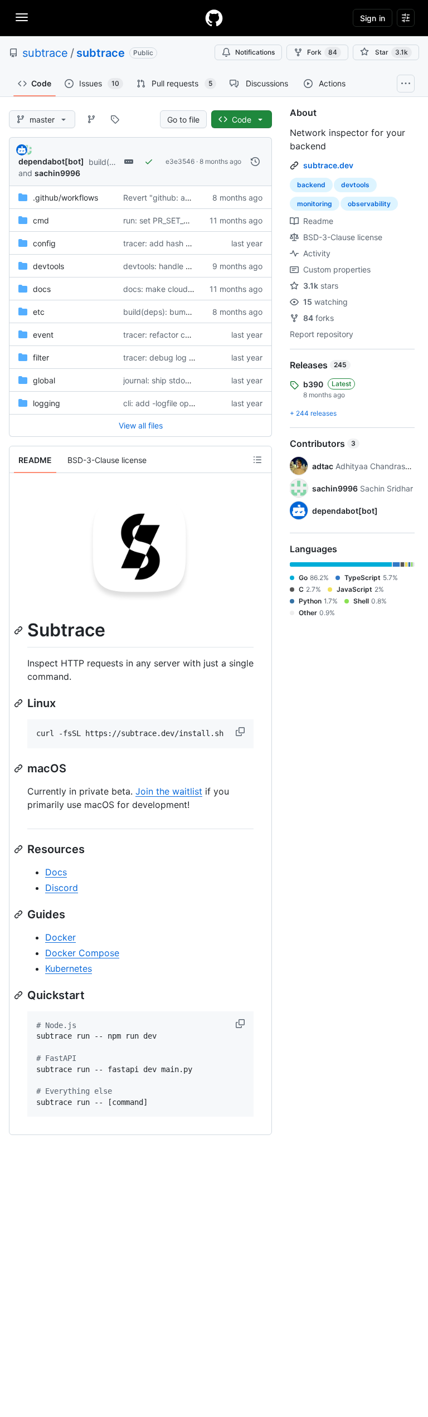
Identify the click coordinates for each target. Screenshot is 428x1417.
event (43, 334)
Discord (61, 887)
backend (311, 185)
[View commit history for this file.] (255, 161)
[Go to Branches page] (91, 119)
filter (41, 357)
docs (42, 289)
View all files (141, 425)
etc (39, 311)
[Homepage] (214, 18)
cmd (41, 220)
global (44, 380)
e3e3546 (180, 161)
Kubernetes (68, 968)
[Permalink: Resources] (19, 849)
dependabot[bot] (51, 161)
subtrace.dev (328, 165)
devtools (48, 266)
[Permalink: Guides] (19, 914)
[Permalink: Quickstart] (19, 995)
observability (369, 203)
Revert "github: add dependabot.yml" (192, 197)
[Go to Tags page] (115, 119)
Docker (60, 937)
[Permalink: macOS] (19, 768)
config (44, 243)
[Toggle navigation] (21, 17)
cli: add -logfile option (162, 403)
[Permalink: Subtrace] (19, 630)
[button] (241, 731)
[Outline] (257, 460)
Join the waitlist (168, 791)
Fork (322, 52)
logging (46, 403)
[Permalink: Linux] (19, 703)
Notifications (255, 52)
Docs (56, 872)
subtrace (45, 53)
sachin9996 (57, 173)
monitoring (314, 203)
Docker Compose (82, 952)
